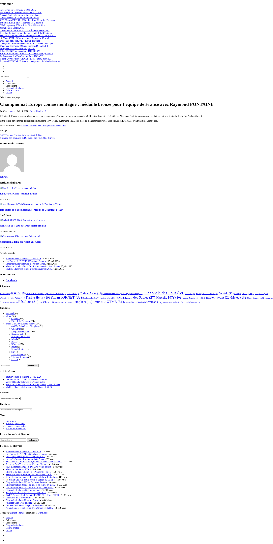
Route (14, 347)
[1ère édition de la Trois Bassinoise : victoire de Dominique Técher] (30, 204)
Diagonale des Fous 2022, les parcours (17, 48)
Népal (14, 339)
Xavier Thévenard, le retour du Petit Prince (19, 17)
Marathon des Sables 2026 (12, 28)
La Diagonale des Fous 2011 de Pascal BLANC (21, 56)
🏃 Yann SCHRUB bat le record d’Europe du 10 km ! (30, 480)
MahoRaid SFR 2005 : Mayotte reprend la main (23, 226)
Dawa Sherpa (136, 294)
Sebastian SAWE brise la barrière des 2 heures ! (21, 22)
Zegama (196, 302)
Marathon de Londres (90, 298)
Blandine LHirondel (56, 293)
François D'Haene (207, 293)
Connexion (11, 421)
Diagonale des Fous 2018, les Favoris (22, 500)
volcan (155, 302)
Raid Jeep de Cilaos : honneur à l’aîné (18, 193)
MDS (202, 298)
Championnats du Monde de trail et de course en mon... (30, 485)
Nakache (251, 298)
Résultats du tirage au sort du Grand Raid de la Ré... (29, 474)
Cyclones (15, 318)
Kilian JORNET (66, 297)
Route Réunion (18, 349)
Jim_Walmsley (18, 298)
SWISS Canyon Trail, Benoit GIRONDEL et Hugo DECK (26, 53)
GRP (245, 294)
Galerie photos (12, 90)
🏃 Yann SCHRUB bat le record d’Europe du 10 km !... (25, 38)
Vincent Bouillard (139, 302)
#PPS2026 (5, 294)
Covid (125, 293)
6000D (18, 293)
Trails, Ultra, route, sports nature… (21, 323)
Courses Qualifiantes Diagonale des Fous (24, 505)
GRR (251, 294)
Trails (99, 302)
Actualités (10, 313)
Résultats (28, 302)
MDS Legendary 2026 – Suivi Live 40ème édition (22, 25)
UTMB (115, 302)
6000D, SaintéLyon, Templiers (25, 326)
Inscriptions (260, 294)
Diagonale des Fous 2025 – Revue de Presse (20, 41)
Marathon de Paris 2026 (109, 298)
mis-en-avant (218, 297)
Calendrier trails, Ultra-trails (18, 497)
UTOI (127, 302)
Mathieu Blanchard (190, 298)
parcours (259, 298)
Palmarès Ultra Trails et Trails (19, 503)
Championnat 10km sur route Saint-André (20, 242)
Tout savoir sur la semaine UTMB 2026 (18, 10)
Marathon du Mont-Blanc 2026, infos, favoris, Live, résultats (33, 266)
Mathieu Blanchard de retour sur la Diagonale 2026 (29, 269)
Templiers (82, 302)
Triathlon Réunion (19, 357)
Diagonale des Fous (14, 88)
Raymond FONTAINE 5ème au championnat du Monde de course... (31, 61)
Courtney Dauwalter (112, 294)
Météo (238, 297)
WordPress (42, 513)
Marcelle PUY (168, 297)
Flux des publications (15, 423)
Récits (14, 341)
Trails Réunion (36, 111)
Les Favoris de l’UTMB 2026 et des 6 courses (21, 12)
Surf (13, 352)
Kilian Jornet (17, 334)
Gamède (226, 293)
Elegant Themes (17, 513)
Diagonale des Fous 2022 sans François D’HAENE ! (24, 46)
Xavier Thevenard (183, 302)
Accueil (9, 81)
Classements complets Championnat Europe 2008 (43, 125)
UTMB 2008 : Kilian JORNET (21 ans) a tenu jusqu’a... (25, 59)
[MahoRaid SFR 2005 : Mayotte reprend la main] (22, 220)
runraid (12, 111)
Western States (169, 302)
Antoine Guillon (36, 293)
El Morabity (190, 294)
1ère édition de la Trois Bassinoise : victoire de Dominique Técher (31, 210)
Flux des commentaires (16, 426)
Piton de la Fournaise (20, 321)
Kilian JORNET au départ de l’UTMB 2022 (20, 51)
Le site (9, 92)
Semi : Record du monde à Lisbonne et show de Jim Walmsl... (28, 35)
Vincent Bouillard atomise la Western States (19, 15)
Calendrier (73, 293)
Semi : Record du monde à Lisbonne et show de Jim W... (31, 477)
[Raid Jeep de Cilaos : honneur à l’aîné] (18, 188)
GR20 (237, 294)
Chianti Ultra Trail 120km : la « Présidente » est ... (28, 472)
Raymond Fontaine (10, 302)
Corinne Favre (91, 293)
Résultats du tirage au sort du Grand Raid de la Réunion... (26, 33)
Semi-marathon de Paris (63, 302)
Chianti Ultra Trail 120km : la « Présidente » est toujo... (24, 30)
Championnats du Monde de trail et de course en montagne (26, 43)
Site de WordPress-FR (16, 428)
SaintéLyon (46, 302)
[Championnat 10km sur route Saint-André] (20, 236)
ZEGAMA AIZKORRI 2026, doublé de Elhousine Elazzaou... (34, 461)
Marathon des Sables (136, 297)
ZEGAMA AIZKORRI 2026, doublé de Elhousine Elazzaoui (27, 20)
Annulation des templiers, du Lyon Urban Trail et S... (29, 508)
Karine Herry (38, 297)
